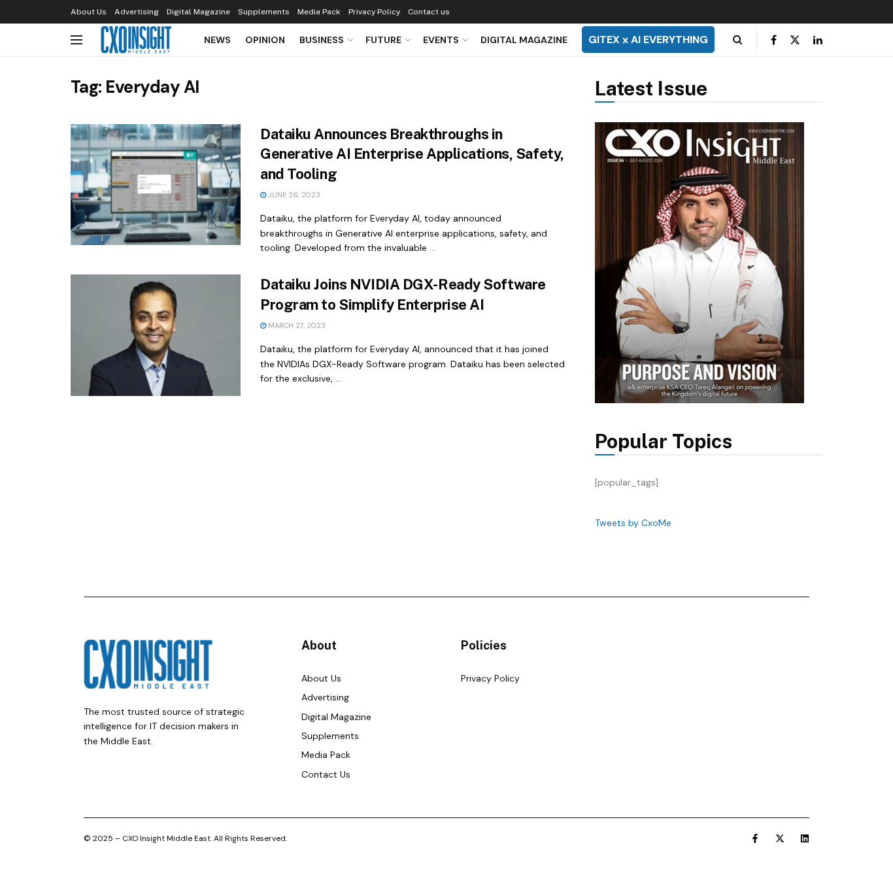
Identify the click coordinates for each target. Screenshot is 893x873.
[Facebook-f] (755, 838)
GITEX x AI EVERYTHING (648, 39)
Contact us (429, 11)
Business (321, 40)
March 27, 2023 (296, 325)
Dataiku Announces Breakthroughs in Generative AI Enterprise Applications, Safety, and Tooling (412, 154)
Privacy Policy (374, 11)
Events (441, 40)
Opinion (265, 40)
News (217, 40)
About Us (89, 11)
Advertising (136, 11)
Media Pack (319, 11)
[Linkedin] (804, 838)
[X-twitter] (779, 838)
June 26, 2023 (293, 194)
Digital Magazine (198, 11)
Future (383, 40)
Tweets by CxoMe (633, 523)
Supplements (264, 11)
